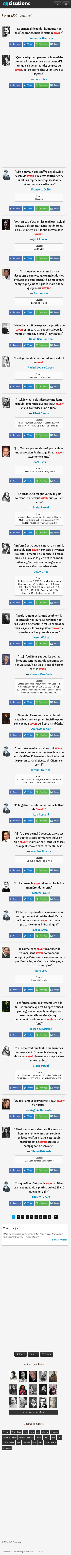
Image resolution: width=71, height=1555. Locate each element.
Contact (39, 1551)
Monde (45, 1432)
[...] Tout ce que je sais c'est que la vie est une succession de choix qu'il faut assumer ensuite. (40, 452)
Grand (46, 1437)
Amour (6, 1432)
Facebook (7, 1551)
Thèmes (46, 1354)
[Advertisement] (35, 129)
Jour (40, 1442)
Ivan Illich (41, 79)
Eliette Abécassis (41, 1151)
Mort (46, 1442)
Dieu (12, 1442)
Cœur (5, 1442)
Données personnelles (24, 1551)
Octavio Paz (41, 571)
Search (33, 1354)
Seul (53, 1437)
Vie (37, 1432)
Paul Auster (41, 293)
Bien (19, 1432)
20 (56, 1216)
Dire (60, 1437)
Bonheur (7, 1448)
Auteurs (21, 1354)
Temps (22, 1437)
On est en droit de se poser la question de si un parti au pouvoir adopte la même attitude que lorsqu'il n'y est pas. (40, 329)
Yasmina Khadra (41, 851)
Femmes (26, 1442)
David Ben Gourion (41, 339)
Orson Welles (41, 637)
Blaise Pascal (41, 507)
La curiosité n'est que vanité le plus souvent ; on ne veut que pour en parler (39, 498)
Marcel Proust (41, 893)
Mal (34, 1442)
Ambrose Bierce (41, 729)
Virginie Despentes (40, 1110)
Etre (25, 1432)
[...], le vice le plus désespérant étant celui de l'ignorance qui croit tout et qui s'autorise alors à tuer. (39, 404)
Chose (38, 1437)
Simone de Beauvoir (41, 38)
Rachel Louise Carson (41, 367)
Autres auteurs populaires (33, 1412)
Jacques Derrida (41, 770)
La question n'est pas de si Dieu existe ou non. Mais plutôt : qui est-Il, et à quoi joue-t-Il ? (39, 1187)
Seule (53, 1442)
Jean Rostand (41, 814)
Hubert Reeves (41, 1197)
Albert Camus (40, 413)
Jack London (40, 239)
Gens (14, 1437)
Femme (30, 1437)
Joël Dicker (41, 462)
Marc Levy (41, 971)
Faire (32, 1432)
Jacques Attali (40, 930)
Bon (18, 1442)
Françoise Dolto (41, 189)
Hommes (54, 1432)
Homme (6, 1437)
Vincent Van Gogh (41, 674)
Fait (13, 1432)
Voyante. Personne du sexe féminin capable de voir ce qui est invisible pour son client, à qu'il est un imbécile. (38, 719)
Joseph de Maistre (41, 1029)
